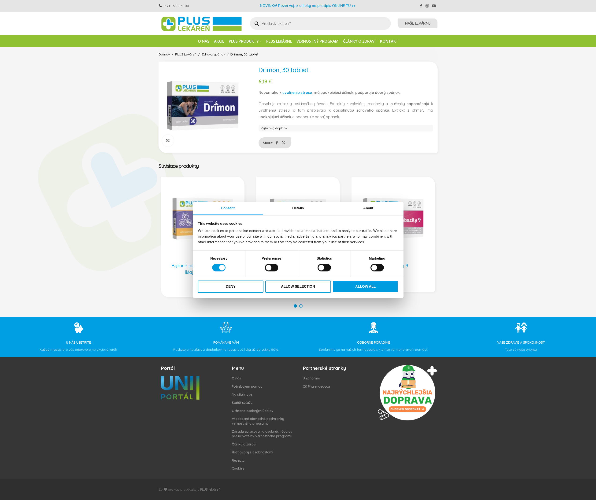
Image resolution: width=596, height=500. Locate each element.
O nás (236, 378)
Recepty (238, 460)
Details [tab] (298, 208)
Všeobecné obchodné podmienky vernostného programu (258, 421)
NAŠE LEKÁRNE (417, 23)
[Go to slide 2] (301, 306)
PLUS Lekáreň (185, 54)
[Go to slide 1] (295, 306)
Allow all (365, 286)
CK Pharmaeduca (316, 386)
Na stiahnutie (242, 394)
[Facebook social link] (421, 5)
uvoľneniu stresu (297, 92)
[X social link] (284, 143)
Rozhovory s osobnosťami (252, 452)
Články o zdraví (244, 444)
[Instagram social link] (427, 5)
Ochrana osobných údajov (253, 411)
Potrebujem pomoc (247, 386)
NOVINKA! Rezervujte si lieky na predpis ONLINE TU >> (307, 6)
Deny (231, 286)
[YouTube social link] (433, 5)
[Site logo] (201, 23)
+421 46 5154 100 (176, 6)
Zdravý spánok (213, 54)
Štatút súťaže (242, 403)
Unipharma (311, 378)
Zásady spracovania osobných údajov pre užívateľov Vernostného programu (262, 433)
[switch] (271, 268)
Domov (164, 54)
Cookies (238, 468)
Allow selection (298, 286)
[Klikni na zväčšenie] (168, 140)
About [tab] (368, 208)
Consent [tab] (228, 208)
